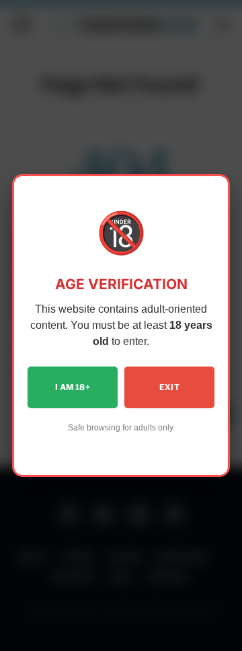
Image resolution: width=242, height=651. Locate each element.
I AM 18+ (72, 387)
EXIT (169, 387)
